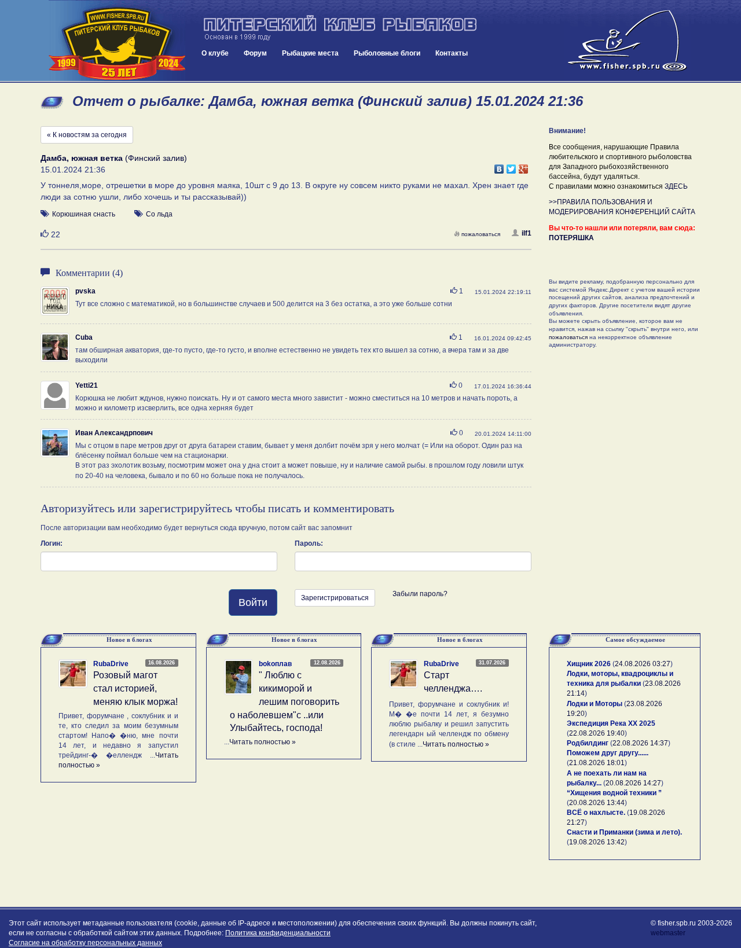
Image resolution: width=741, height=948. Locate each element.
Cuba (84, 337)
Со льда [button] (159, 214)
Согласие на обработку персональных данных (85, 943)
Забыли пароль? (419, 594)
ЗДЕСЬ (676, 186)
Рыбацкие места (310, 53)
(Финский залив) (114, 158)
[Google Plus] (524, 166)
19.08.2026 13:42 (597, 842)
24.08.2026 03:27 (642, 664)
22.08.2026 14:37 (640, 743)
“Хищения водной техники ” (614, 793)
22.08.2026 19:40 (597, 733)
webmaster (668, 933)
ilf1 (526, 233)
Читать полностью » (262, 742)
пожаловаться (480, 234)
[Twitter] (511, 166)
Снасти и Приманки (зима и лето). (624, 832)
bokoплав (275, 664)
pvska (85, 291)
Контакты (451, 53)
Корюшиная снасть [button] (83, 214)
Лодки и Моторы (594, 704)
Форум (255, 53)
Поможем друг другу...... (607, 753)
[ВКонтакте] (499, 166)
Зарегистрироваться (335, 598)
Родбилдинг (587, 743)
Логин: (52, 543)
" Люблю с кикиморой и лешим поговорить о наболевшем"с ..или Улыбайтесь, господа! (284, 701)
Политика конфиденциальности (278, 933)
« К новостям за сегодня (87, 135)
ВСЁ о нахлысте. (596, 813)
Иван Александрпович (114, 433)
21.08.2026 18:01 (597, 763)
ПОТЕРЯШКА (571, 238)
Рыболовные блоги (387, 53)
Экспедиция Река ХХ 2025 (611, 723)
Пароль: (309, 543)
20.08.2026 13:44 (597, 803)
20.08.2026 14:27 (633, 783)
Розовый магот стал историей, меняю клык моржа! (135, 688)
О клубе (215, 53)
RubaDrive (111, 664)
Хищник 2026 (589, 664)
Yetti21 (86, 385)
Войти (253, 602)
